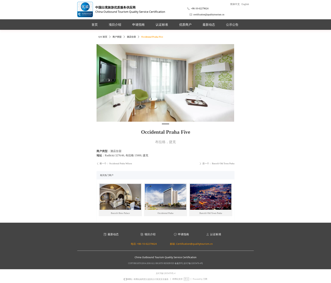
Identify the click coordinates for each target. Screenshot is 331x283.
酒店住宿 (131, 37)
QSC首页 (102, 37)
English (245, 4)
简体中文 (235, 4)
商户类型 (117, 37)
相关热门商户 (106, 175)
